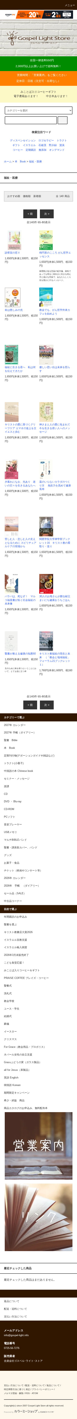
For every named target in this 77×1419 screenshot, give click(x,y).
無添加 (42, 150)
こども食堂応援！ (14, 962)
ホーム (8, 161)
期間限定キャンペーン (17, 1092)
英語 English (11, 1077)
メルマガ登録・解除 (13, 1393)
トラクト (62, 140)
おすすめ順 (13, 196)
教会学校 (9, 1001)
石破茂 (42, 145)
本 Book (20, 161)
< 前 (30, 213)
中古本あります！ (57, 96)
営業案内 (39, 75)
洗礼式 (8, 993)
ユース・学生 (11, 1008)
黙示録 (53, 145)
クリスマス (10, 1039)
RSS (27, 1393)
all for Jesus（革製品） (17, 1070)
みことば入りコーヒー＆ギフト (22, 970)
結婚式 (8, 1016)
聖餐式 (8, 985)
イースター (10, 1031)
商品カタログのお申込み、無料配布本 (26, 1108)
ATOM (35, 1393)
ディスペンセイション (23, 140)
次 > (46, 213)
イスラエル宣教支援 (15, 940)
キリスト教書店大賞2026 (18, 932)
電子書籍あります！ (26, 96)
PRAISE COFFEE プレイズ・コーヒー (26, 978)
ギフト (16, 145)
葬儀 (6, 1024)
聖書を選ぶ (10, 924)
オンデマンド (57, 150)
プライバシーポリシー (43, 1389)
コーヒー (18, 150)
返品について (53, 1385)
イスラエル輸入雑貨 (15, 947)
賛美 (62, 145)
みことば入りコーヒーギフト (38, 91)
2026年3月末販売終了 (16, 955)
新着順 (37, 196)
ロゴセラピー (46, 140)
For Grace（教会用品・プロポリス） (25, 1047)
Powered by (9, 1412)
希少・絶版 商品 (14, 1100)
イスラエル (29, 145)
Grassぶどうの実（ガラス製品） (23, 1062)
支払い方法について (13, 1385)
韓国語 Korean (12, 1085)
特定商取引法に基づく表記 (17, 1389)
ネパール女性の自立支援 (18, 1054)
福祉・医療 (35, 161)
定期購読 (31, 150)
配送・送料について (35, 1385)
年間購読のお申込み (15, 916)
